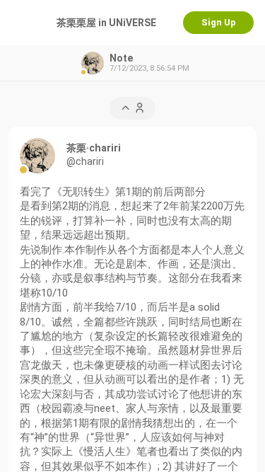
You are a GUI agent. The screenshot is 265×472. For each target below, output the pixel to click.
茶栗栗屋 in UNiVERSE (106, 22)
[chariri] (37, 155)
